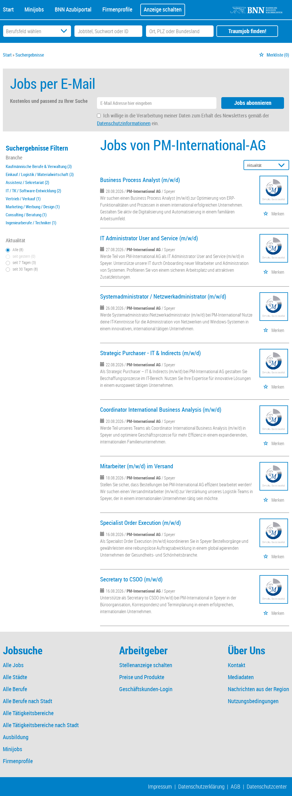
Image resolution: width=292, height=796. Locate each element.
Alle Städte (15, 677)
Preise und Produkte (141, 677)
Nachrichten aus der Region (258, 689)
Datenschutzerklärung (201, 786)
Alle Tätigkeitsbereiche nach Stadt (41, 725)
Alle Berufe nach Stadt (27, 701)
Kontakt (236, 665)
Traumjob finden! (247, 31)
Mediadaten (241, 677)
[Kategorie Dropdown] (65, 31)
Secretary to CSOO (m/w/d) (131, 579)
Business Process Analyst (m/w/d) (140, 180)
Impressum (160, 786)
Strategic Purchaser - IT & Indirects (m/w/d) (150, 353)
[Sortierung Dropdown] (283, 165)
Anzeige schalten (163, 9)
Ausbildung (16, 737)
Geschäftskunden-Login (146, 689)
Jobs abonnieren (252, 103)
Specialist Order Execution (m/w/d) (140, 523)
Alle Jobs (13, 665)
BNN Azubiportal (73, 8)
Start (8, 8)
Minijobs (34, 8)
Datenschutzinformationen (124, 123)
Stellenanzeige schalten (145, 665)
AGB (235, 786)
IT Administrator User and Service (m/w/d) (149, 238)
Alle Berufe (15, 689)
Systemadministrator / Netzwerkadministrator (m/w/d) (163, 296)
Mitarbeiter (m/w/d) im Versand (136, 466)
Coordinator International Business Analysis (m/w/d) (160, 409)
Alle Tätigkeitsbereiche (28, 713)
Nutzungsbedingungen (253, 701)
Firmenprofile (117, 8)
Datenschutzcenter (267, 786)
